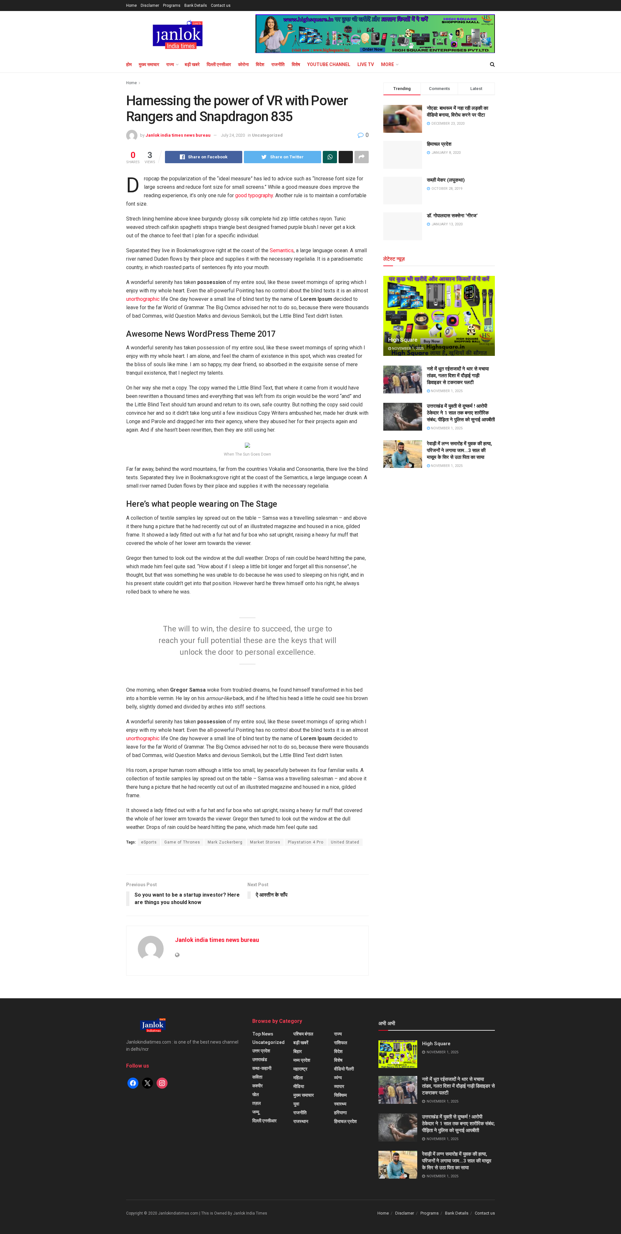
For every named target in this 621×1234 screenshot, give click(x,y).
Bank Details (195, 5)
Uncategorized (267, 135)
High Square (402, 339)
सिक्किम (340, 1095)
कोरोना (243, 64)
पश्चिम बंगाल (303, 1033)
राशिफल (340, 1042)
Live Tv (365, 64)
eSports (149, 842)
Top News (262, 1033)
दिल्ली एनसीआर (219, 64)
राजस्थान (300, 1121)
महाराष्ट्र (300, 1068)
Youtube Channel (328, 64)
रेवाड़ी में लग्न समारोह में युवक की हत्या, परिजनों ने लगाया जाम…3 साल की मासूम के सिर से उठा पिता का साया (459, 450)
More (387, 64)
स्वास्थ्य (340, 1103)
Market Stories (265, 842)
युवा (296, 1103)
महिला (298, 1077)
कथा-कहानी (261, 1068)
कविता (257, 1077)
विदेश (260, 64)
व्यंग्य (338, 1077)
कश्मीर (257, 1085)
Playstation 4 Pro (305, 842)
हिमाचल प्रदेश (439, 144)
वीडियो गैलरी (344, 1068)
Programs (171, 5)
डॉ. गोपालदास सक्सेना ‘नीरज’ (452, 216)
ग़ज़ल (256, 1103)
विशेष (296, 64)
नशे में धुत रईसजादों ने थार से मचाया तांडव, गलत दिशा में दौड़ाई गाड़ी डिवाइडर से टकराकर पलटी (458, 375)
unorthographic (142, 299)
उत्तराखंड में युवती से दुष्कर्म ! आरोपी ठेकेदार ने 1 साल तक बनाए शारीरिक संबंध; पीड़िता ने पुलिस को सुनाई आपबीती (461, 413)
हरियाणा (340, 1112)
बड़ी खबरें (300, 1042)
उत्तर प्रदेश (261, 1050)
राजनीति (278, 64)
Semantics (282, 250)
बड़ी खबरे (192, 64)
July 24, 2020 (233, 135)
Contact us (221, 5)
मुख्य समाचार (149, 64)
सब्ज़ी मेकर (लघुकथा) (446, 180)
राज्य (170, 64)
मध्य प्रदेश (301, 1060)
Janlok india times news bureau (178, 135)
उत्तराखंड (259, 1059)
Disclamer (150, 5)
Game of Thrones (182, 842)
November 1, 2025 (407, 348)
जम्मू (255, 1112)
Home (131, 5)
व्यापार (339, 1086)
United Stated (345, 842)
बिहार (297, 1051)
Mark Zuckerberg (225, 842)
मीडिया (298, 1086)
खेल (255, 1094)
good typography (254, 195)
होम (129, 64)
